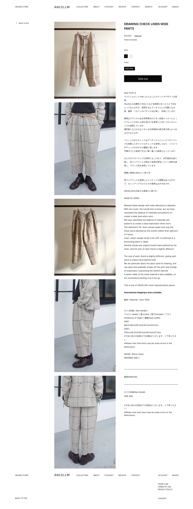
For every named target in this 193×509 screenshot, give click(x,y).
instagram (162, 498)
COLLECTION (82, 7)
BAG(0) (175, 7)
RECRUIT (122, 7)
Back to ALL (24, 23)
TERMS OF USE (164, 487)
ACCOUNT (163, 7)
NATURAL (129, 68)
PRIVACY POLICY (165, 489)
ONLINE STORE (21, 7)
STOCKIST (109, 7)
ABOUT (96, 7)
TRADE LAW (163, 484)
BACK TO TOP (21, 498)
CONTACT (135, 7)
